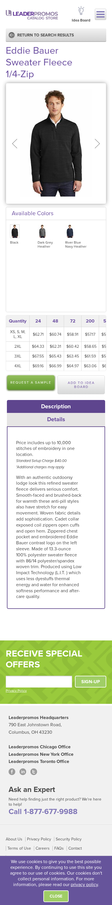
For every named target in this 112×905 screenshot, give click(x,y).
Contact (75, 848)
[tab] (56, 406)
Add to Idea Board (81, 385)
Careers (43, 848)
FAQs (59, 848)
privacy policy (84, 884)
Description (56, 406)
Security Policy (69, 839)
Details (56, 419)
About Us (14, 839)
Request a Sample (30, 382)
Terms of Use (19, 848)
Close (56, 896)
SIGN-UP (90, 682)
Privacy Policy (16, 691)
